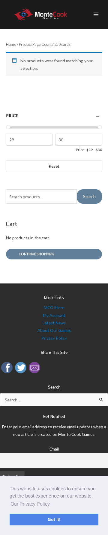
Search (89, 196)
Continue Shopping (36, 254)
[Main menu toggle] (96, 14)
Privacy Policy (54, 338)
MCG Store (54, 307)
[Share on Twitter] (21, 366)
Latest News (54, 322)
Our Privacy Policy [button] (30, 504)
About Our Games (54, 330)
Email (54, 448)
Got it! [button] (54, 519)
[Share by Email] (34, 366)
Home (11, 44)
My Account (54, 315)
